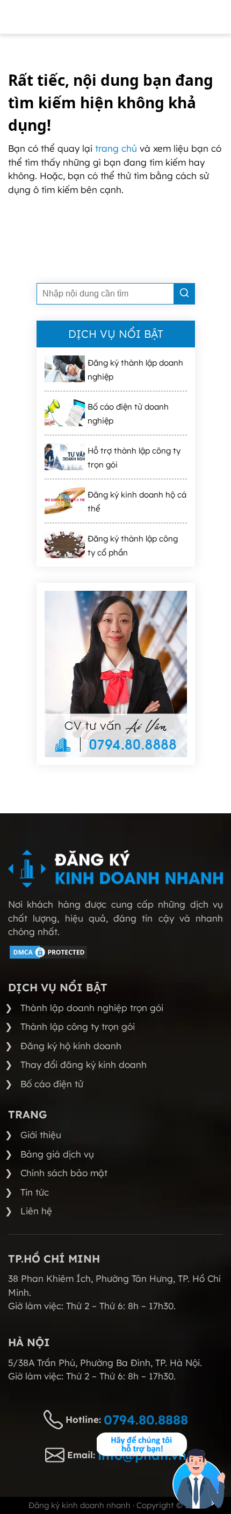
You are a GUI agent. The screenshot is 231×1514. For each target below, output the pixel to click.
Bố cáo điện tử (51, 1083)
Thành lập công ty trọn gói (77, 1026)
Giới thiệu (40, 1134)
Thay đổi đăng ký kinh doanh (83, 1064)
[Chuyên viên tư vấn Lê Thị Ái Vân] (116, 674)
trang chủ (117, 148)
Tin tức (34, 1192)
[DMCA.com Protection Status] (48, 956)
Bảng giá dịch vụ (57, 1154)
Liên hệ (36, 1210)
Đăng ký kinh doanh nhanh (79, 1505)
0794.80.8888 (146, 1420)
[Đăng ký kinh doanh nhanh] (115, 868)
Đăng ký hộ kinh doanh (70, 1045)
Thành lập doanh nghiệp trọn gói (91, 1007)
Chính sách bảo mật (63, 1172)
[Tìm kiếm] (184, 294)
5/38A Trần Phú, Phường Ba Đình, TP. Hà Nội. (105, 1362)
